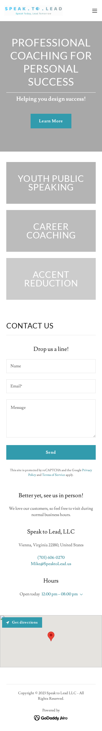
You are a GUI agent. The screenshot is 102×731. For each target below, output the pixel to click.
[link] (33, 10)
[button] (94, 10)
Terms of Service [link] (53, 475)
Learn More (51, 121)
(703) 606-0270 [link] (51, 557)
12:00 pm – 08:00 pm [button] (60, 594)
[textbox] (51, 366)
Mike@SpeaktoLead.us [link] (51, 563)
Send (51, 452)
